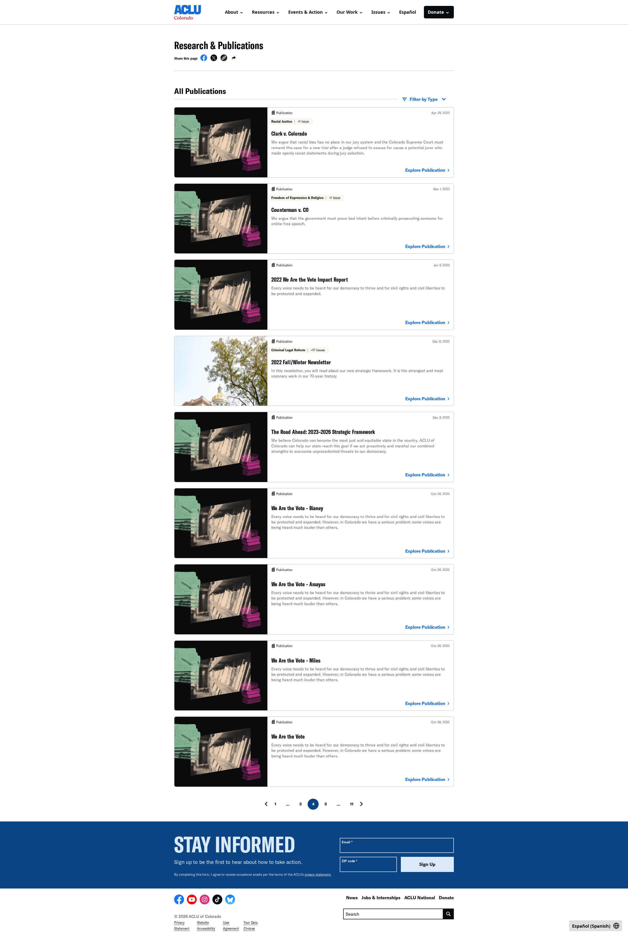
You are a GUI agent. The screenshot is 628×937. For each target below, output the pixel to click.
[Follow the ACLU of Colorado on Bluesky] (230, 900)
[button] (224, 58)
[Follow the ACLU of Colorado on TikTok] (217, 900)
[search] (448, 914)
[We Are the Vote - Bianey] (314, 523)
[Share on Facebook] (203, 59)
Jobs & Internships (381, 897)
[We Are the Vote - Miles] (314, 675)
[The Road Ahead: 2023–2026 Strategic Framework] (314, 447)
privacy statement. (318, 874)
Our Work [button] (347, 12)
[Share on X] (213, 59)
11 (351, 804)
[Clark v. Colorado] (314, 142)
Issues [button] (378, 12)
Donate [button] (436, 12)
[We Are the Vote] (314, 751)
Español (407, 12)
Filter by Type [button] (424, 99)
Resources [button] (263, 12)
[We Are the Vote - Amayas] (314, 599)
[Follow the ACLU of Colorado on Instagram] (204, 900)
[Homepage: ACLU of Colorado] (191, 12)
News (352, 897)
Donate (446, 897)
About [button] (231, 12)
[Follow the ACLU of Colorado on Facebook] (179, 900)
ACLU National (419, 897)
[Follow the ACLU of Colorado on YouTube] (192, 900)
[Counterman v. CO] (314, 218)
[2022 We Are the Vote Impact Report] (314, 294)
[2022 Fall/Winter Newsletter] (314, 371)
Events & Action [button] (305, 12)
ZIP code (349, 861)
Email (347, 842)
